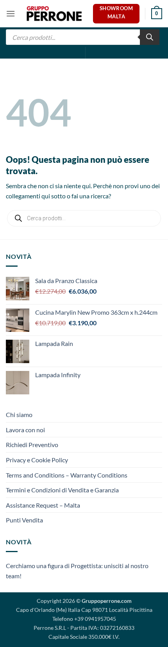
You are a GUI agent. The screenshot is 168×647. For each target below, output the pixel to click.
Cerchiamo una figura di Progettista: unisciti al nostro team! (77, 570)
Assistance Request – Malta (43, 505)
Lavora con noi (25, 429)
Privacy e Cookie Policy (37, 459)
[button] (10, 13)
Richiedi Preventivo (32, 444)
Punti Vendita (24, 520)
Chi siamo (19, 414)
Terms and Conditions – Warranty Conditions (66, 475)
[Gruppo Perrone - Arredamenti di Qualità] (54, 14)
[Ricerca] (149, 37)
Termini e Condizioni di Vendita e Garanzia (62, 490)
